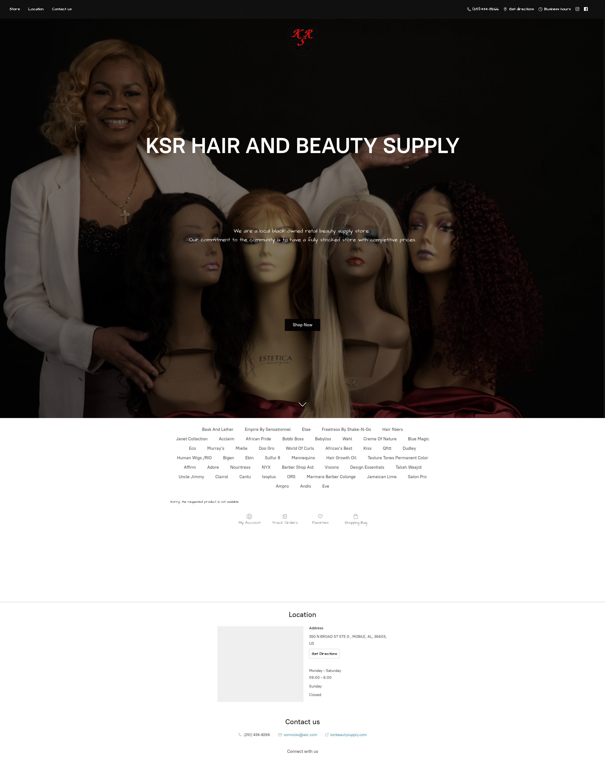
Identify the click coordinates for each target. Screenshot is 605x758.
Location (35, 9)
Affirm (190, 467)
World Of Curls (300, 448)
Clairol (221, 476)
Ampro (282, 486)
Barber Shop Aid (297, 467)
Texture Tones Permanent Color (398, 457)
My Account (249, 522)
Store (14, 9)
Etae (306, 429)
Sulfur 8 (272, 457)
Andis (305, 486)
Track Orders (285, 522)
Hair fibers (392, 429)
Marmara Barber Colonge (331, 476)
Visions (332, 467)
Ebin (249, 457)
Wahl (347, 438)
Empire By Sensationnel (268, 429)
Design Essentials (367, 467)
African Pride (258, 438)
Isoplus (269, 476)
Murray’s (215, 448)
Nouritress (240, 467)
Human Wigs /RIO (194, 457)
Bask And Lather (217, 429)
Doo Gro (266, 448)
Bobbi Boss (293, 438)
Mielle (241, 448)
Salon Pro (417, 476)
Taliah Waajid (408, 467)
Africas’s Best (338, 448)
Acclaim (226, 438)
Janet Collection (191, 438)
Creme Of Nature (380, 438)
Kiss (367, 448)
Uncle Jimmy (191, 476)
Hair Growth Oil (341, 457)
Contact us (62, 9)
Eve (325, 486)
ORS (291, 476)
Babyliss (323, 438)
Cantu (245, 476)
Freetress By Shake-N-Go (346, 429)
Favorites (320, 522)
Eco (192, 448)
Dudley (409, 448)
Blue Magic (418, 438)
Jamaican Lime (382, 476)
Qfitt (387, 448)
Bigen (228, 457)
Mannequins (303, 457)
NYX (266, 467)
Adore (213, 467)
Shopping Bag (356, 522)
